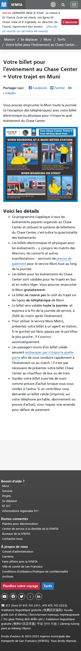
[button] (53, 4)
